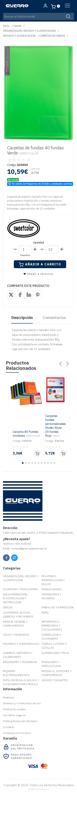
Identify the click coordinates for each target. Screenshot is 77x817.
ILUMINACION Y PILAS (55, 653)
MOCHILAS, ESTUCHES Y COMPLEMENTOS (56, 673)
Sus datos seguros (14, 715)
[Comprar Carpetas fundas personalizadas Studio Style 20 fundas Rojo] (63, 453)
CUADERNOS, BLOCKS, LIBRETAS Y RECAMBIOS (18, 614)
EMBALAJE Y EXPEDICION (57, 607)
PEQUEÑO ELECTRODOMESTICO (16, 673)
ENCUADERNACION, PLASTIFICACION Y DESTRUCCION (15, 598)
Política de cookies (14, 709)
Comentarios (54, 317)
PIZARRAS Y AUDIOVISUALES (21, 644)
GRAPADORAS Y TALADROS (51, 596)
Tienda (17, 25)
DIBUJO (8, 607)
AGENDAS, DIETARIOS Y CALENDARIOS (18, 655)
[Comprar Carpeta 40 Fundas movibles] (37, 453)
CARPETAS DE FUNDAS (52, 35)
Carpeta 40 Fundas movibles (26, 433)
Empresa (8, 697)
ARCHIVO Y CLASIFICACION (19, 35)
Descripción (22, 317)
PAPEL (45, 612)
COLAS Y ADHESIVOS (16, 634)
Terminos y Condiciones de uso (22, 703)
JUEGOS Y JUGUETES (54, 680)
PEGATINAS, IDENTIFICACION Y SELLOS (53, 580)
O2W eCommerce (38, 789)
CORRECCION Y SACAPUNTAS (51, 636)
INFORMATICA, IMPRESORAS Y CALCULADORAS (51, 625)
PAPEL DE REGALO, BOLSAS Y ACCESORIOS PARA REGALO (21, 682)
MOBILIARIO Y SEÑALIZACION (51, 664)
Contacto (8, 727)
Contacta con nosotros (17, 733)
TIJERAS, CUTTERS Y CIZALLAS (54, 645)
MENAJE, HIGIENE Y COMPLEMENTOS (15, 623)
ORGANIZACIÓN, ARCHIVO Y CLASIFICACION (29, 30)
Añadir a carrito (43, 264)
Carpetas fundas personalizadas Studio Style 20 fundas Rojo (55, 425)
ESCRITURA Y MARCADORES (20, 589)
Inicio (6, 25)
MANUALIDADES (51, 589)
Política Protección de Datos (20, 721)
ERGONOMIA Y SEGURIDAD (20, 662)
